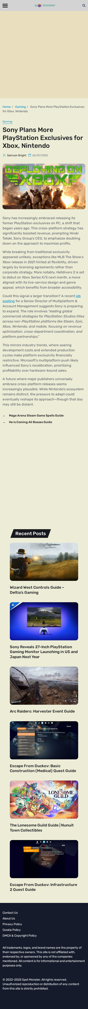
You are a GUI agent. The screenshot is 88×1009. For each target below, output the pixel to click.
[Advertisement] (44, 54)
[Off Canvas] (5, 5)
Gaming (7, 121)
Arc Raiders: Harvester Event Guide (42, 711)
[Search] (83, 5)
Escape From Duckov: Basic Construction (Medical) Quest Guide (43, 768)
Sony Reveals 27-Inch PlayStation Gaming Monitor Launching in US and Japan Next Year (44, 652)
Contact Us (10, 913)
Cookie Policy (12, 930)
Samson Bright (16, 155)
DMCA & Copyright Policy (20, 935)
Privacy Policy (12, 924)
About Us (9, 918)
